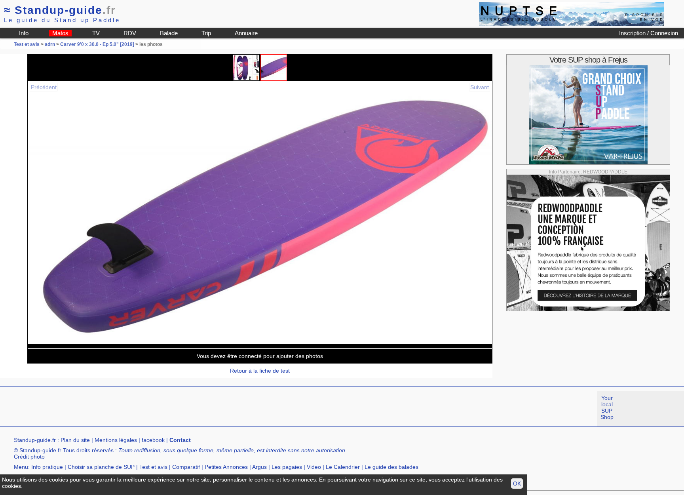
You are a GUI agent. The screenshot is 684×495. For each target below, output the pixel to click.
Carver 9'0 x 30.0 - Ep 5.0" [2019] (97, 44)
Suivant (479, 87)
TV (96, 33)
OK (517, 483)
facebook (153, 440)
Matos (60, 33)
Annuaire (246, 33)
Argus (259, 467)
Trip (206, 33)
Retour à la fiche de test (260, 370)
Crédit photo (29, 456)
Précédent (44, 87)
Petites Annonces (226, 467)
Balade (169, 33)
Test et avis (27, 44)
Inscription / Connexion (648, 33)
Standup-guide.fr (35, 440)
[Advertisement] (144, 408)
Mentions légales (116, 440)
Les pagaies (287, 467)
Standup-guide (60, 10)
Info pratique (47, 467)
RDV (130, 33)
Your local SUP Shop (607, 407)
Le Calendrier (343, 467)
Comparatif (186, 467)
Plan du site (75, 440)
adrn (50, 44)
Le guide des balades (391, 467)
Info (23, 33)
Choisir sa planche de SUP (101, 467)
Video (314, 467)
